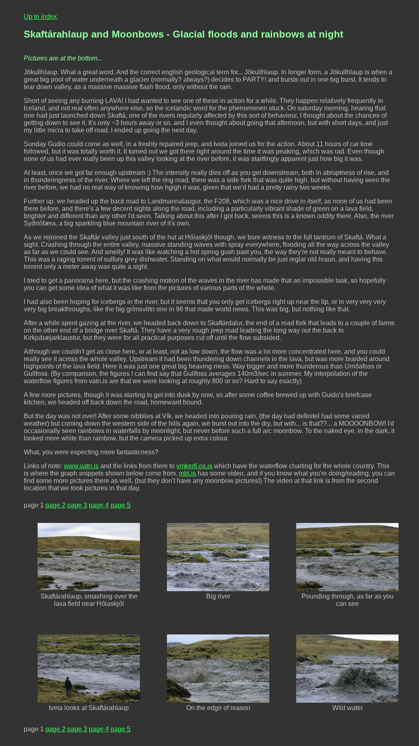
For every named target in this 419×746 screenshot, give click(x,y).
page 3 (77, 505)
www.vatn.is (81, 465)
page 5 (120, 505)
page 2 (55, 505)
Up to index (40, 16)
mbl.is (187, 473)
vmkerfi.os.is (194, 465)
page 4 (99, 505)
